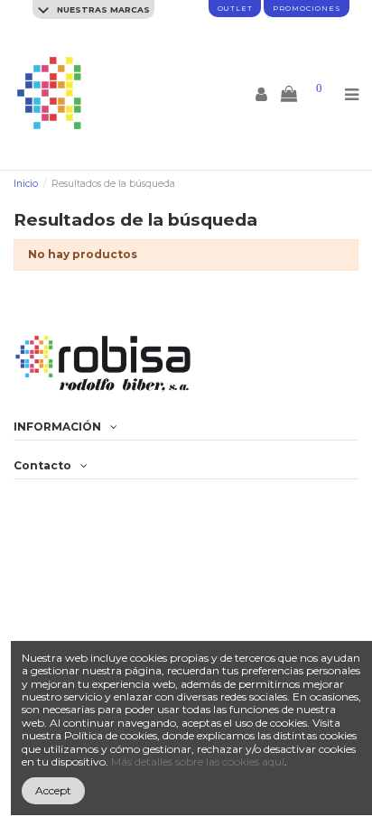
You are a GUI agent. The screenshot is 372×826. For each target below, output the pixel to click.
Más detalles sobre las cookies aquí (197, 761)
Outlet (235, 8)
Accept (53, 790)
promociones (306, 8)
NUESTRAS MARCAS (102, 9)
